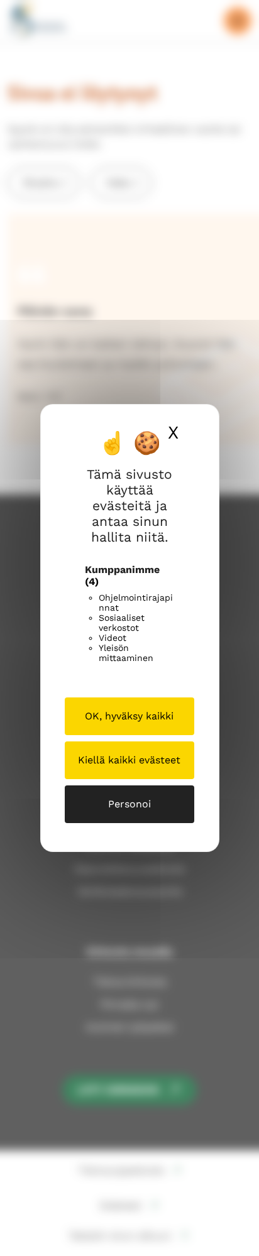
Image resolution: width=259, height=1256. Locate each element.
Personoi (129, 804)
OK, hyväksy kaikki (129, 716)
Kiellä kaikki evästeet (129, 760)
